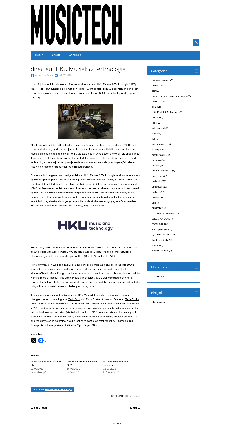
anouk (155, 85)
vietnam (156, 245)
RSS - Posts (158, 276)
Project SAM (97, 205)
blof (154, 91)
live (153, 139)
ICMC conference (129, 303)
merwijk (156, 165)
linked (155, 133)
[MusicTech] (76, 44)
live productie (158, 144)
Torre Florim (125, 179)
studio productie (160, 229)
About (56, 55)
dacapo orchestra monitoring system (170, 96)
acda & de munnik (161, 80)
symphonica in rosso (162, 234)
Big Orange (37, 205)
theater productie (160, 240)
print (154, 203)
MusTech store (159, 302)
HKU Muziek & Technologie (58, 389)
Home (39, 55)
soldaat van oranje (161, 219)
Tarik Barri (69, 179)
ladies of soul (158, 128)
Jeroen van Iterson (44, 75)
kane (154, 123)
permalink (135, 396)
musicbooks (158, 176)
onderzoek (157, 187)
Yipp (86, 205)
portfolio (156, 192)
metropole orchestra (162, 171)
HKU (100, 93)
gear (154, 107)
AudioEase (51, 205)
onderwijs (157, 181)
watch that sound (160, 250)
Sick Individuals (54, 183)
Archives (75, 55)
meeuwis (156, 160)
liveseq (155, 149)
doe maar (156, 101)
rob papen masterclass (163, 213)
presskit (156, 197)
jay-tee (155, 117)
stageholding (158, 224)
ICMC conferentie (41, 188)
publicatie (157, 208)
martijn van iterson (161, 155)
